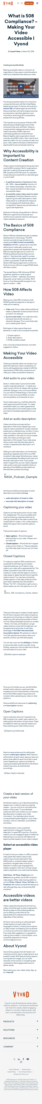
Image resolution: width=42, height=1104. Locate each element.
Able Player (7, 875)
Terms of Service (14, 1069)
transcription (12, 706)
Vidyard (18, 882)
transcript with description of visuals (20, 501)
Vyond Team (15, 51)
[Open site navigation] (37, 3)
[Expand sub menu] (37, 1021)
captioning (32, 703)
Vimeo (24, 882)
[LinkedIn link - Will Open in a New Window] (19, 1059)
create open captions (18, 755)
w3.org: (25, 493)
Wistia (11, 882)
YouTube (30, 882)
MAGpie (27, 643)
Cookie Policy (12, 1072)
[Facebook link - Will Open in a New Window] (23, 1059)
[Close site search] (38, 11)
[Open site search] (7, 11)
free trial (10, 972)
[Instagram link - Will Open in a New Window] (21, 1062)
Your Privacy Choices (25, 1072)
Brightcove (25, 875)
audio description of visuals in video (19, 498)
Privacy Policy (26, 1069)
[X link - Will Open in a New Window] (14, 1059)
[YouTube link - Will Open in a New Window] (28, 1059)
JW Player (16, 875)
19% (11, 184)
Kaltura (6, 878)
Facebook (7, 885)
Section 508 (8, 109)
